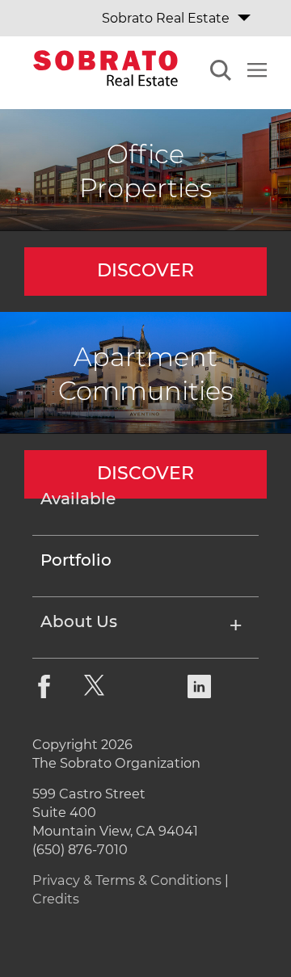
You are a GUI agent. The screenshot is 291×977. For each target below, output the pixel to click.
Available (78, 499)
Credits (55, 899)
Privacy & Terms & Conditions (126, 880)
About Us (78, 622)
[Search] (220, 73)
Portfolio (76, 561)
